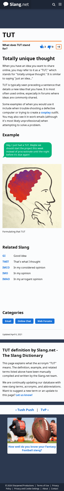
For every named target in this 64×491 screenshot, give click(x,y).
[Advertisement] (32, 18)
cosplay (46, 112)
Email (8, 321)
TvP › (45, 410)
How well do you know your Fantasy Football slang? (32, 448)
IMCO (6, 267)
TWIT (5, 261)
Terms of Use (43, 485)
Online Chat (24, 321)
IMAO (6, 279)
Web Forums (45, 321)
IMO (5, 273)
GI (3, 256)
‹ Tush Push (24, 410)
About (45, 488)
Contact (54, 488)
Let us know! (24, 395)
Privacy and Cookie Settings (26, 488)
